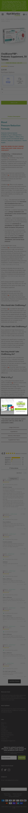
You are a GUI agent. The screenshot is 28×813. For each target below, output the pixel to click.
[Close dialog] (26, 399)
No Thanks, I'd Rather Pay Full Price (20, 411)
